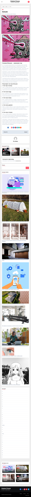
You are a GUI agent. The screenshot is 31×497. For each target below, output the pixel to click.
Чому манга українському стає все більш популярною (11, 384)
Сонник (24, 493)
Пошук (3, 165)
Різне (3, 433)
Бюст (13, 152)
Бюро (23, 152)
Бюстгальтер (5, 152)
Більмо (5, 12)
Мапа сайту (27, 495)
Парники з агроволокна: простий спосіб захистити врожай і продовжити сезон (15, 221)
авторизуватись (18, 160)
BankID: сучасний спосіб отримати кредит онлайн (10, 289)
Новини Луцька (15, 1)
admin (16, 141)
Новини (3, 425)
